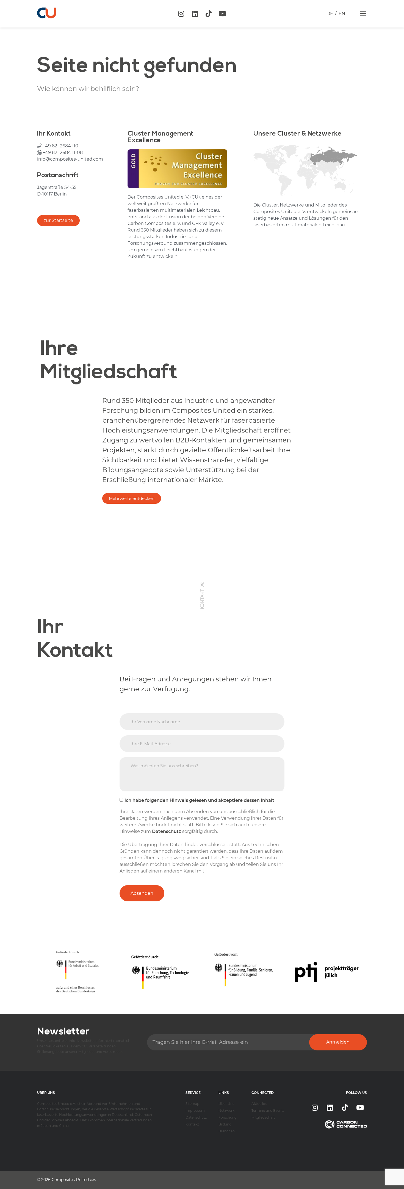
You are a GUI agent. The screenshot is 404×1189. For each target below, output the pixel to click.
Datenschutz (196, 1117)
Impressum (195, 1110)
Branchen (226, 1131)
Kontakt (192, 1124)
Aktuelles (259, 1104)
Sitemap (192, 1104)
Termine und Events (267, 1110)
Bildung (224, 1124)
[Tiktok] (208, 14)
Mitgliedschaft (263, 1117)
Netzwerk (226, 1110)
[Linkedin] (195, 14)
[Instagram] (181, 14)
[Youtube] (222, 14)
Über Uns (226, 1104)
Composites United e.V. (74, 1179)
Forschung (227, 1117)
